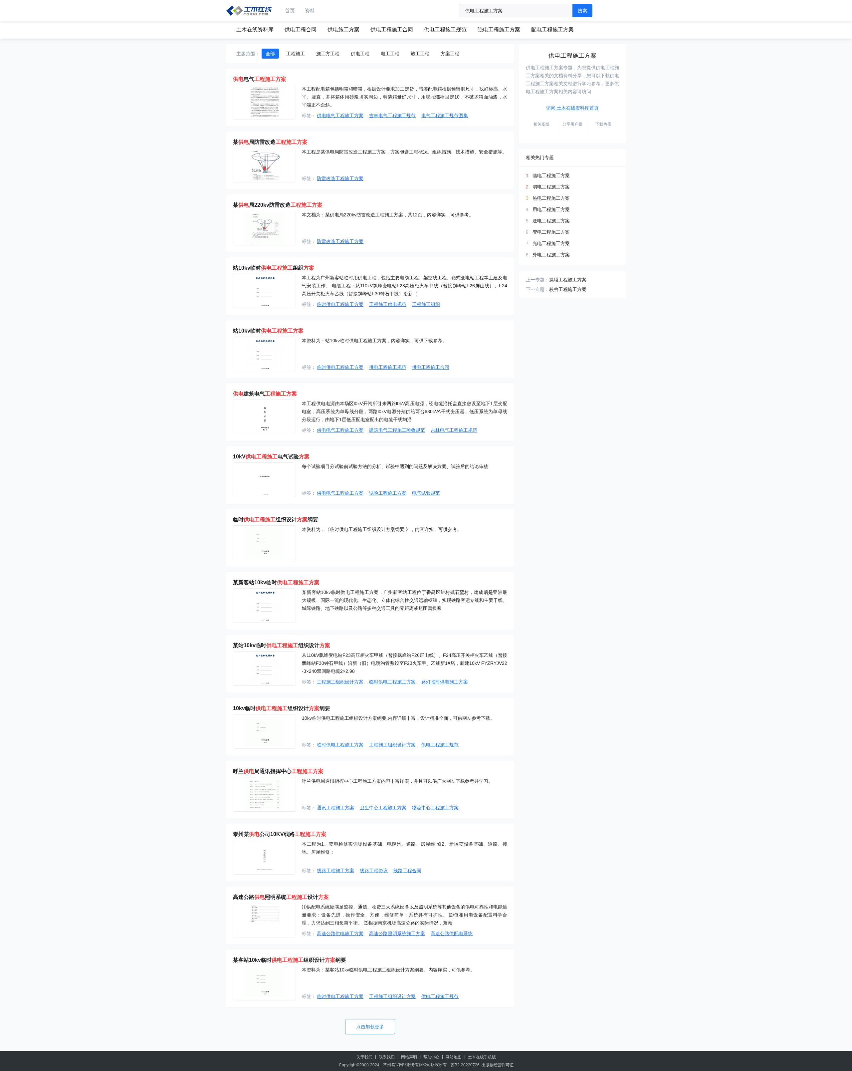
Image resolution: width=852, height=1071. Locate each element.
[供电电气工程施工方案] (264, 102)
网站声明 (409, 1057)
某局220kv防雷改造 (277, 205)
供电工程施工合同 (391, 29)
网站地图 (454, 1057)
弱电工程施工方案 (551, 186)
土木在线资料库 (255, 29)
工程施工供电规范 (387, 304)
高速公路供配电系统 (452, 933)
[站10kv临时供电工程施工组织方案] (264, 291)
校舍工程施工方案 (567, 289)
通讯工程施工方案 (335, 807)
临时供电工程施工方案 (340, 304)
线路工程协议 (374, 870)
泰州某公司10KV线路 (279, 834)
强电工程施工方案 (499, 29)
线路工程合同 (407, 870)
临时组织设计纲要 (275, 519)
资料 (310, 10)
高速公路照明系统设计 (281, 897)
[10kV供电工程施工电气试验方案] (264, 479)
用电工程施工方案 (551, 209)
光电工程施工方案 (551, 243)
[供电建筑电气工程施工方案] (264, 417)
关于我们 (364, 1057)
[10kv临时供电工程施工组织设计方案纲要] (264, 731)
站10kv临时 (268, 331)
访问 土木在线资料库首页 (572, 108)
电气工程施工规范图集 (444, 115)
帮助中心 (431, 1057)
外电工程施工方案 (551, 254)
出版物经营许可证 (498, 1065)
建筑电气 (265, 394)
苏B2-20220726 (465, 1065)
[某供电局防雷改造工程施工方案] (264, 165)
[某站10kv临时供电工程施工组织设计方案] (264, 668)
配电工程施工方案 (552, 29)
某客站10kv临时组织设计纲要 (289, 960)
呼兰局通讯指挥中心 (278, 771)
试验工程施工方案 (387, 493)
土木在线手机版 (482, 1057)
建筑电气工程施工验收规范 (397, 430)
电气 (259, 79)
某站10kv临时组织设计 (281, 645)
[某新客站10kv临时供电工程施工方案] (264, 605)
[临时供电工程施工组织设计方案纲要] (264, 542)
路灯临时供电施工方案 (444, 681)
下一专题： (537, 289)
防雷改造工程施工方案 (340, 178)
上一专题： (537, 279)
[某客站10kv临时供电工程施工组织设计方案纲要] (264, 983)
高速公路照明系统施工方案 (397, 933)
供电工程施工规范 (445, 29)
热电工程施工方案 (551, 198)
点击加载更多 (370, 1026)
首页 (290, 10)
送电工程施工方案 (551, 220)
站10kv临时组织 (273, 268)
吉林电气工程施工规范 (392, 115)
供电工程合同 (301, 29)
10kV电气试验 (271, 456)
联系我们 (387, 1057)
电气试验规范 (426, 493)
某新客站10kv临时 (276, 582)
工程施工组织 (426, 304)
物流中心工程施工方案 (435, 807)
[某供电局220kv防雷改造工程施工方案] (264, 228)
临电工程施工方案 (551, 175)
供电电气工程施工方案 (340, 115)
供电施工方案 (343, 29)
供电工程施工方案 (572, 55)
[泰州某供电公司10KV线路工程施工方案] (264, 857)
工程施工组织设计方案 (340, 681)
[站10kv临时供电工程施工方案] (264, 354)
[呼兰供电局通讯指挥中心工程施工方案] (264, 794)
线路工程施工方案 (335, 870)
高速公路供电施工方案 (340, 933)
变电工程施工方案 (551, 232)
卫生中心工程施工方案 (383, 807)
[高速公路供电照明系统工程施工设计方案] (264, 920)
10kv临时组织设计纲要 (281, 708)
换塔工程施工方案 (567, 279)
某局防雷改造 (270, 142)
